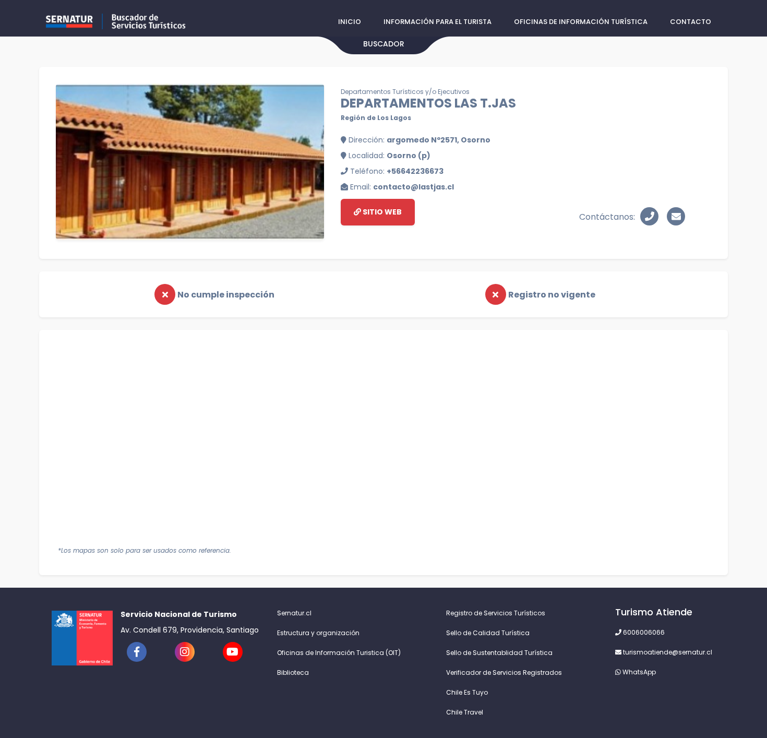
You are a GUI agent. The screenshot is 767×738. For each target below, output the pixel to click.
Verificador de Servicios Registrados (504, 672)
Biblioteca (293, 672)
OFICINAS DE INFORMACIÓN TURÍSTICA (581, 22)
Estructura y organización (318, 632)
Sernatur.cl (294, 613)
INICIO (349, 22)
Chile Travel (464, 712)
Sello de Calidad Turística (488, 632)
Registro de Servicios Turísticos (495, 613)
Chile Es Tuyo (467, 692)
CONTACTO (690, 22)
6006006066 (643, 632)
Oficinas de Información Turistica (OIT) (339, 652)
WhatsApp (638, 672)
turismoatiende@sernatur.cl (666, 652)
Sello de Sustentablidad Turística (499, 652)
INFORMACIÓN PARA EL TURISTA (438, 22)
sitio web (381, 212)
